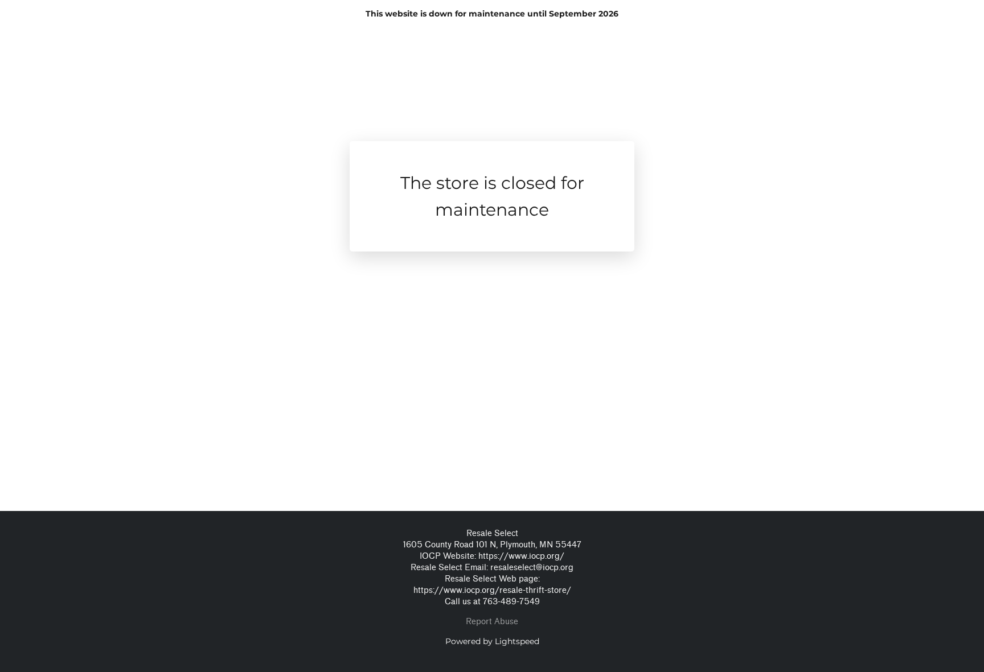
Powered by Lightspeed (492, 641)
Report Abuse (492, 621)
